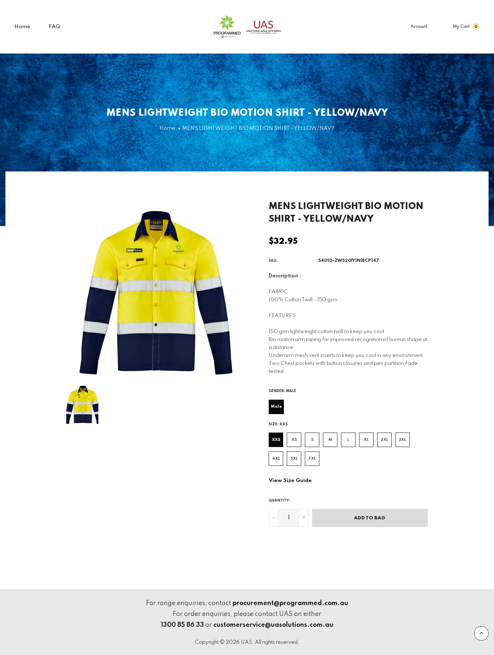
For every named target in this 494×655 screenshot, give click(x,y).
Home (22, 26)
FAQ (54, 26)
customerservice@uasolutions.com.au (273, 625)
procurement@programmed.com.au (290, 603)
